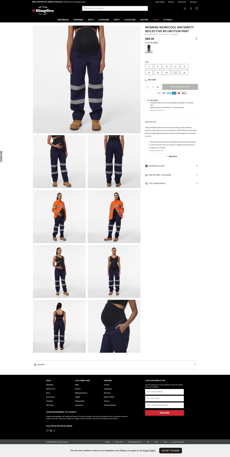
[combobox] (115, 8)
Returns (171, 2)
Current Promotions (178, 442)
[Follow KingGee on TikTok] (54, 431)
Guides (77, 397)
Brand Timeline (109, 397)
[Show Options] (181, 405)
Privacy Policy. (149, 451)
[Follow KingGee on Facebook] (51, 431)
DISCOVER (144, 20)
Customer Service (157, 183)
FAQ (148, 442)
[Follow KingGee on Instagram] (47, 431)
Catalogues (108, 389)
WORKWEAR (78, 20)
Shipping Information (157, 110)
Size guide (152, 80)
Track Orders (160, 2)
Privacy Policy (119, 442)
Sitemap (107, 442)
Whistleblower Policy (135, 442)
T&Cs (165, 442)
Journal (106, 384)
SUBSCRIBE (164, 413)
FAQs (77, 384)
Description (150, 122)
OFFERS (156, 20)
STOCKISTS (167, 20)
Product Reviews (110, 405)
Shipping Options (81, 393)
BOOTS (91, 20)
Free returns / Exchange (160, 175)
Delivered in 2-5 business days (74, 2)
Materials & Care (156, 166)
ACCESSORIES (103, 20)
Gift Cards (50, 405)
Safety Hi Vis (50, 389)
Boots (48, 393)
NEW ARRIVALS (63, 20)
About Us (107, 393)
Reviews (41, 364)
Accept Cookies (170, 451)
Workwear (49, 384)
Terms (156, 442)
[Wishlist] (196, 39)
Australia (193, 2)
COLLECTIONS (129, 20)
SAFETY (117, 20)
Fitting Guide (79, 401)
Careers (107, 401)
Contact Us (182, 2)
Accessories (50, 397)
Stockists (49, 401)
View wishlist (185, 8)
